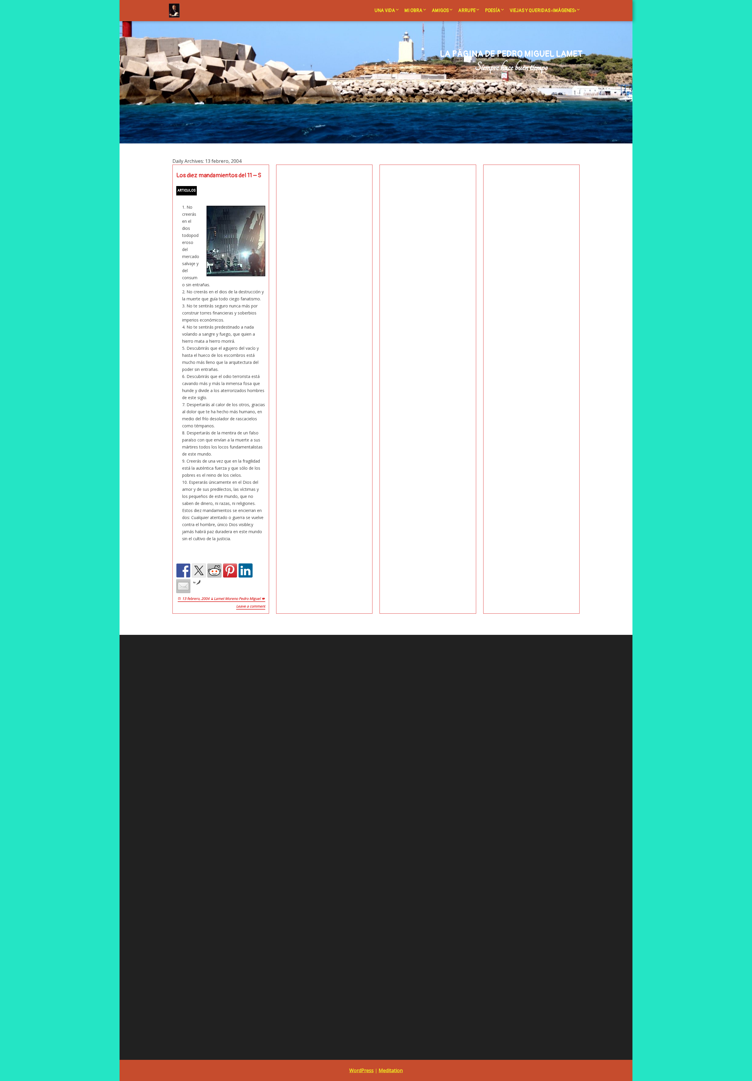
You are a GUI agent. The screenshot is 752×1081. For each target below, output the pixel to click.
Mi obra (413, 11)
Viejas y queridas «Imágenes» (543, 11)
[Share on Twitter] (199, 570)
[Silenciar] (279, 869)
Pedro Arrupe (323, 784)
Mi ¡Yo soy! (322, 683)
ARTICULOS (186, 190)
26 (507, 824)
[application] (230, 809)
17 (482, 816)
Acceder (180, 708)
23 (469, 824)
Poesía (492, 11)
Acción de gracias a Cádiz (334, 735)
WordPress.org (186, 732)
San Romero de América (333, 800)
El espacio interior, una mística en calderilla (352, 691)
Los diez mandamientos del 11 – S (218, 175)
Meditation (391, 1070)
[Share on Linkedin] (246, 570)
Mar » (473, 832)
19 (507, 816)
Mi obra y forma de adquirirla (338, 776)
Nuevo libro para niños (541, 675)
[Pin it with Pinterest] (230, 570)
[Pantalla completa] (289, 869)
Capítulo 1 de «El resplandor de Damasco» (350, 832)
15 (544, 808)
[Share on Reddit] (214, 570)
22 (544, 816)
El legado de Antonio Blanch (337, 767)
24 (482, 824)
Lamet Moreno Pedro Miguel (237, 598)
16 (469, 816)
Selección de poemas (330, 808)
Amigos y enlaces (327, 743)
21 (532, 816)
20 (519, 816)
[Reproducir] (173, 869)
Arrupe (467, 11)
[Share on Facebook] (183, 570)
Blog (314, 759)
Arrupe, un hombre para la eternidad (345, 751)
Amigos (440, 11)
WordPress (361, 1070)
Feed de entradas (189, 716)
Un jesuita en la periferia (333, 816)
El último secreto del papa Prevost (344, 699)
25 (494, 824)
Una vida (385, 11)
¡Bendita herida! (326, 675)
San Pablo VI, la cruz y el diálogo (341, 792)
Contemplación (326, 667)
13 (519, 808)
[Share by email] (183, 586)
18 (494, 816)
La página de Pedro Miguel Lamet (511, 54)
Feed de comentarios (192, 724)
